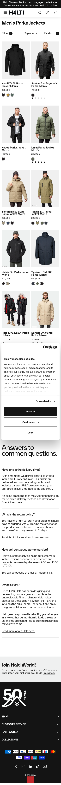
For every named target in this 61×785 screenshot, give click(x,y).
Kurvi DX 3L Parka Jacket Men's (12, 84)
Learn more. (49, 673)
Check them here (12, 502)
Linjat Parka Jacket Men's (42, 149)
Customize (28, 422)
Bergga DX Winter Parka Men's (42, 334)
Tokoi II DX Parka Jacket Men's (41, 213)
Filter (5, 33)
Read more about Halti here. (18, 631)
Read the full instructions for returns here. (26, 537)
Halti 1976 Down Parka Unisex (15, 334)
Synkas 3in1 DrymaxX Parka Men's (44, 84)
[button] (5, 12)
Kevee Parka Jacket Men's (13, 149)
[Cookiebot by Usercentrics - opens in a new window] (43, 347)
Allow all (30, 411)
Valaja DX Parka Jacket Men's (16, 273)
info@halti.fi (45, 572)
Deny (30, 432)
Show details (43, 401)
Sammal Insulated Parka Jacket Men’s (13, 213)
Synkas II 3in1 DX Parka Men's (41, 273)
